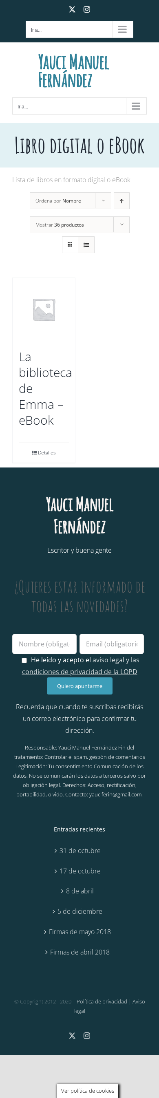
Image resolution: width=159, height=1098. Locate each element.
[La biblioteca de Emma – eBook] (44, 309)
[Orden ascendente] (122, 200)
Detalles (47, 452)
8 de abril (80, 890)
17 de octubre (80, 870)
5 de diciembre (79, 911)
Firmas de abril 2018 (80, 952)
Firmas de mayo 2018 (80, 931)
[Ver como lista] (86, 245)
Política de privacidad (102, 1001)
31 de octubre (80, 850)
